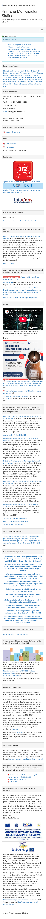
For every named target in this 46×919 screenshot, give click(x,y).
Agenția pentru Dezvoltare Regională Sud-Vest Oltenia (21, 182)
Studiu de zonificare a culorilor (18, 58)
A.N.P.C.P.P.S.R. (8, 190)
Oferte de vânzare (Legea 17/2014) (25, 73)
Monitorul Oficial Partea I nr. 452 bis (15, 634)
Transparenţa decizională (11, 77)
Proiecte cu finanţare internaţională (30, 79)
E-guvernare (19, 190)
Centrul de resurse (9, 263)
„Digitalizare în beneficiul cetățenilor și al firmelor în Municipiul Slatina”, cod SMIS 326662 (23, 601)
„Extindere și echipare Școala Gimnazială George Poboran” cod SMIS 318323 (23, 590)
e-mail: (5, 112)
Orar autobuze (10, 147)
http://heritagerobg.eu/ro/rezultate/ (15, 900)
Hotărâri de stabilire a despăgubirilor (15, 521)
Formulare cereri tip (27, 77)
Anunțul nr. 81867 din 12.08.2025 (14, 435)
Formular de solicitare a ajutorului (16, 396)
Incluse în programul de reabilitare (19, 45)
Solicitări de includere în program (19, 47)
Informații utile (8, 282)
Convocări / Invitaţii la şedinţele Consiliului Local (19, 221)
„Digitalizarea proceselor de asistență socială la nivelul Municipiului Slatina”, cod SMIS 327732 (23, 606)
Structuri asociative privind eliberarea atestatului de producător (23, 74)
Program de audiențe (12, 132)
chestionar (15, 729)
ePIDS (7, 398)
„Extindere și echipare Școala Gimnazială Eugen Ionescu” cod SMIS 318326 (23, 595)
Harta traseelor (10, 143)
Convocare (13, 781)
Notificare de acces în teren (18, 779)
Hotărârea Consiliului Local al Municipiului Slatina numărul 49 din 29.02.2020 (23, 776)
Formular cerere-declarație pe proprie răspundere (20, 297)
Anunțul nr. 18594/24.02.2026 (13, 525)
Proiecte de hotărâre (10, 82)
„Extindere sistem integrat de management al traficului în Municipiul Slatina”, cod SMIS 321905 (23, 612)
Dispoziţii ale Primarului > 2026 (13, 71)
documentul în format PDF (12, 675)
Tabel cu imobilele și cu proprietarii (15, 518)
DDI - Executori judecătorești (20, 84)
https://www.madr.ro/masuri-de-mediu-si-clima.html (25, 759)
